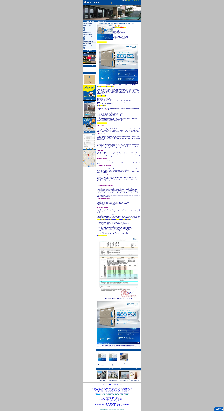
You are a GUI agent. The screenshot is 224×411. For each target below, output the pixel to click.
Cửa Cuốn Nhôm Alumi (89, 45)
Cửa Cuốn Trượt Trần (88, 36)
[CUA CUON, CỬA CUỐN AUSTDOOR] (91, 4)
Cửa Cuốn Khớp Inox (88, 34)
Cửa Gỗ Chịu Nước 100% (135, 380)
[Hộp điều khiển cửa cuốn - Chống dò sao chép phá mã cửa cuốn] (89, 100)
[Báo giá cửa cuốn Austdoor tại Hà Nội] (89, 150)
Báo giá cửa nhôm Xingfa (113, 380)
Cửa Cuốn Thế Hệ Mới (88, 23)
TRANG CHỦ (108, 3)
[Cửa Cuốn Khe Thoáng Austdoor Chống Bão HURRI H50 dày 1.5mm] (124, 360)
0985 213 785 (136, 0)
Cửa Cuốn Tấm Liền (88, 32)
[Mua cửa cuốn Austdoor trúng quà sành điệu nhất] (89, 133)
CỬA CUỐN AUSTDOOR (90, 21)
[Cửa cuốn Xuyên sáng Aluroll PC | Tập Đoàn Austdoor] (89, 117)
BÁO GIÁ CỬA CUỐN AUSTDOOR (118, 3)
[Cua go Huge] (112, 12)
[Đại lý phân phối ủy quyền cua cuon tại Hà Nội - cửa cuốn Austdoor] (89, 84)
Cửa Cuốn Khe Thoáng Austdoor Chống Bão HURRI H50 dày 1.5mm (124, 363)
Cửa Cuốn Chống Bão (88, 43)
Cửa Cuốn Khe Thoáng (89, 27)
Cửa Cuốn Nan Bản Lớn (89, 30)
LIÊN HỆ (138, 3)
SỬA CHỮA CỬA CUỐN (131, 3)
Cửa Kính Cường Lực (124, 380)
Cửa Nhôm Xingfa (102, 380)
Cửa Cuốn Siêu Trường (89, 41)
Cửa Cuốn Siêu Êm (88, 25)
